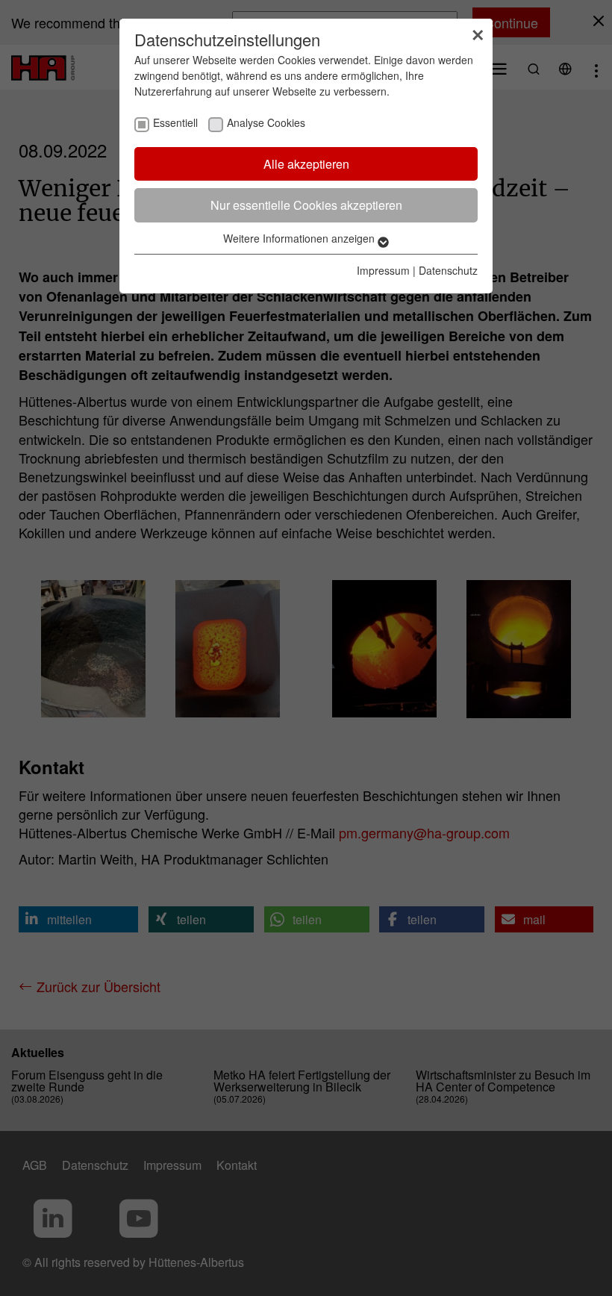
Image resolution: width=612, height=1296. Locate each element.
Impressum (383, 270)
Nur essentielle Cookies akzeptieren (306, 205)
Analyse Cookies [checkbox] (266, 122)
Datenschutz (448, 270)
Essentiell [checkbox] (175, 122)
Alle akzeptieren (306, 163)
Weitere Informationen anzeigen (300, 238)
